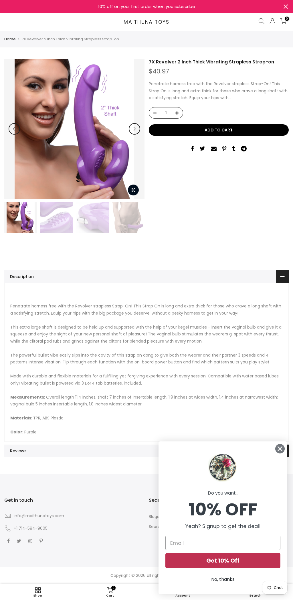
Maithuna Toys (146, 22)
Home (10, 39)
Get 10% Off (222, 561)
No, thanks (223, 579)
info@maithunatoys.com (39, 516)
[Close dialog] (280, 449)
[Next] (134, 129)
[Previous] (14, 129)
